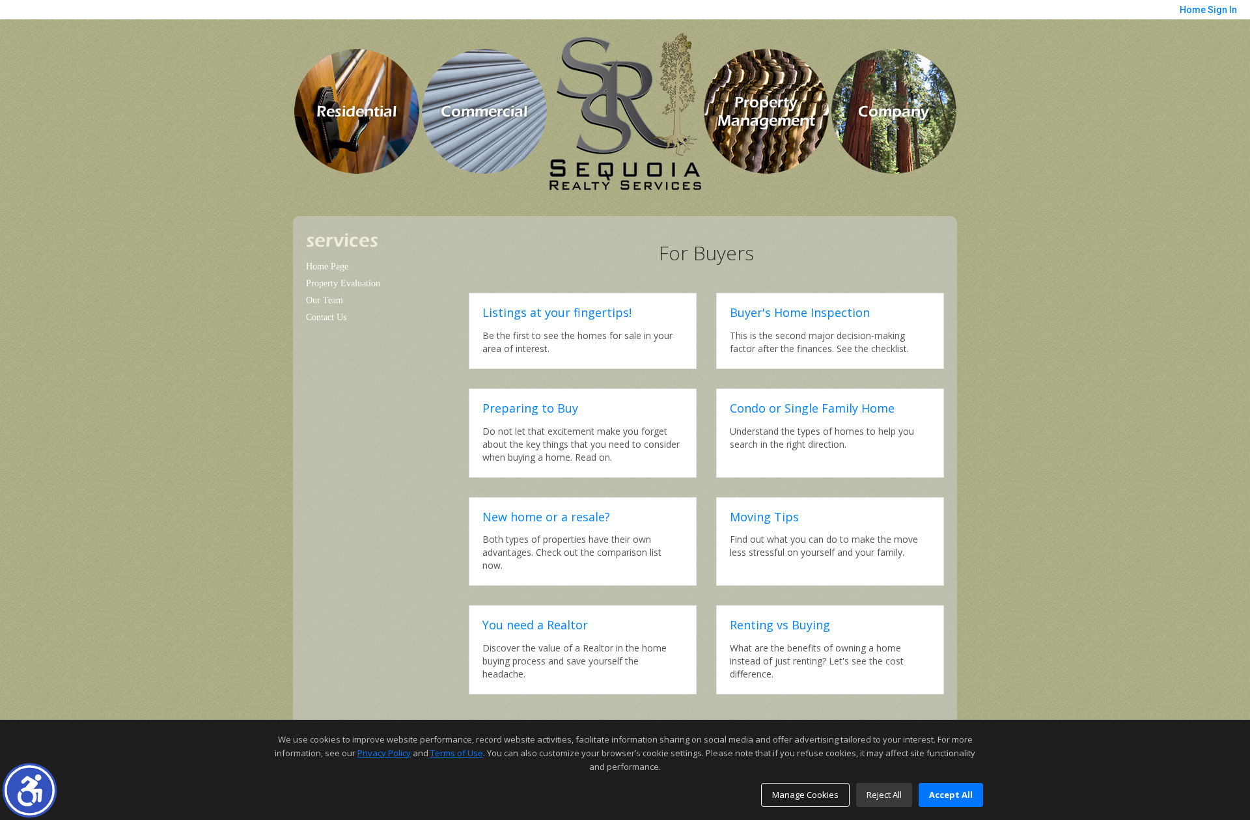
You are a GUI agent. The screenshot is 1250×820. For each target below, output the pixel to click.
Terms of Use (456, 753)
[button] (30, 790)
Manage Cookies (805, 794)
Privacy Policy (384, 753)
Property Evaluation (343, 283)
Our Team (324, 300)
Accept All (951, 794)
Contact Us (326, 317)
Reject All (884, 794)
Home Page (327, 266)
